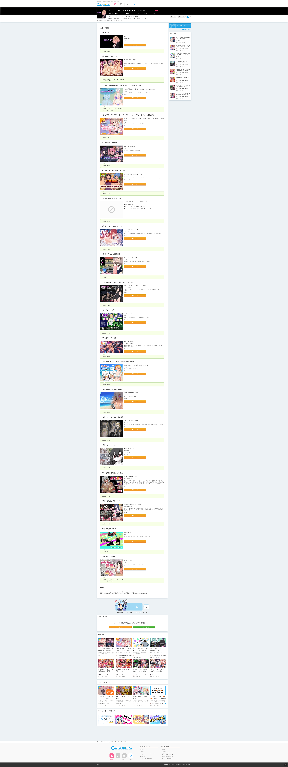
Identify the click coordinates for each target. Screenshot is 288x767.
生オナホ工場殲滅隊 (129, 146)
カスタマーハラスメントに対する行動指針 (148, 753)
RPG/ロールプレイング (117, 20)
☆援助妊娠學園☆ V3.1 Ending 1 (133, 504)
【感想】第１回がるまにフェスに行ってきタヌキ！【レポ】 (106, 698)
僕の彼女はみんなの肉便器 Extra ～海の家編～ (136, 365)
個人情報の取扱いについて (167, 754)
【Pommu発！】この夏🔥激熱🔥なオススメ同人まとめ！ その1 (158, 698)
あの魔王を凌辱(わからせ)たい (132, 476)
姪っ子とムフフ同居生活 (130, 257)
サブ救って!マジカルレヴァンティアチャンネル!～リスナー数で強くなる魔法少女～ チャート (183, 47)
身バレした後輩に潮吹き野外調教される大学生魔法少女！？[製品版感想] (106, 650)
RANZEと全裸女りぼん (130, 60)
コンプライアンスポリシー (167, 758)
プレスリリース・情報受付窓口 (146, 758)
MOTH (126, 36)
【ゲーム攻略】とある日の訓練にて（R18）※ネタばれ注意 (141, 649)
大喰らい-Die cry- (129, 448)
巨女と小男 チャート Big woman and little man (156, 649)
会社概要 (141, 749)
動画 (158, 13)
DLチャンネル (103, 4)
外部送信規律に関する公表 (167, 756)
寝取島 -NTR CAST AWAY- (131, 393)
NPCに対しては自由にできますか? (133, 174)
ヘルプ (141, 754)
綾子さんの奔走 (128, 560)
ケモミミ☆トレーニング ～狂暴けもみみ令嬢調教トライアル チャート (106, 671)
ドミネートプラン (129, 313)
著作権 (163, 749)
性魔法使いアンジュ (129, 532)
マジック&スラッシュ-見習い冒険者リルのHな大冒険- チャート (140, 671)
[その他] (190, 17)
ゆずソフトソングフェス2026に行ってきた (122, 697)
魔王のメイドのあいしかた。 (132, 230)
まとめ (107, 741)
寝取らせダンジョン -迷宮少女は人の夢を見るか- (137, 286)
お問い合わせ (142, 756)
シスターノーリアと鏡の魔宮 (132, 420)
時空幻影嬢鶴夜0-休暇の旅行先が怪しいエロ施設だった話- (140, 89)
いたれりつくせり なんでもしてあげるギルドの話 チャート (158, 670)
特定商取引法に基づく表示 (167, 753)
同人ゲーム (107, 20)
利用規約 (141, 751)
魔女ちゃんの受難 (129, 341)
